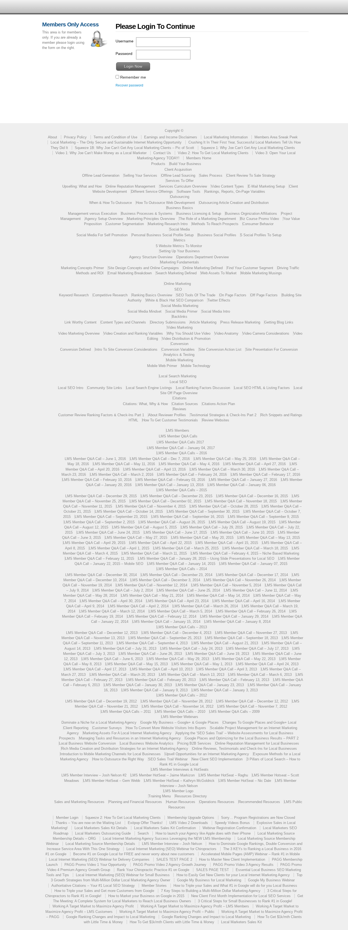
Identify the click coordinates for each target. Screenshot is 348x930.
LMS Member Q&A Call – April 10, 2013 (161, 669)
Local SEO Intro (70, 388)
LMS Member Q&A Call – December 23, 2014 (176, 575)
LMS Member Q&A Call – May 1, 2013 (202, 664)
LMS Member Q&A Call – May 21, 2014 (152, 595)
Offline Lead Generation (100, 175)
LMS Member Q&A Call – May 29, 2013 (178, 659)
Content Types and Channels (123, 322)
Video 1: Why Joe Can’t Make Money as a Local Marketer (101, 153)
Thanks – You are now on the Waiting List (88, 823)
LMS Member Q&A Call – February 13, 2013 (234, 680)
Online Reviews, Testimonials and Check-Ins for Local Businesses (244, 749)
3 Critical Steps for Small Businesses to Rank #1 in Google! (245, 901)
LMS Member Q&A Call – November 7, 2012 (252, 706)
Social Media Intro (215, 311)
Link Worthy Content (80, 322)
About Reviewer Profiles (167, 415)
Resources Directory (191, 796)
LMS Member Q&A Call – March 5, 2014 (180, 611)
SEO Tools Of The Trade (195, 295)
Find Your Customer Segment (250, 268)
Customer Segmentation (125, 224)
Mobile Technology (195, 366)
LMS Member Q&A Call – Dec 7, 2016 (160, 459)
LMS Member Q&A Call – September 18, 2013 (241, 638)
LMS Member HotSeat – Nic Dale (245, 781)
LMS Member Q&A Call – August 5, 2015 (144, 527)
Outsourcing (179, 197)
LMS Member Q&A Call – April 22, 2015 (160, 543)
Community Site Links (104, 388)
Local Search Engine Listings (149, 388)
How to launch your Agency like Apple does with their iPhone (203, 833)
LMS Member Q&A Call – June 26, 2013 (150, 654)
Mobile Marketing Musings (261, 273)
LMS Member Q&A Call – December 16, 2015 (252, 496)
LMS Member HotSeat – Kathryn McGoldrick (179, 781)
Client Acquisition (178, 169)
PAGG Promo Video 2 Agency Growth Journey (169, 865)
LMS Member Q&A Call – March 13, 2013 (191, 675)
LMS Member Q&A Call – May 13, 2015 (269, 538)
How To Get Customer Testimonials (170, 420)
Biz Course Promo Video (259, 219)
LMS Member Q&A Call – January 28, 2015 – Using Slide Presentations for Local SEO (206, 558)
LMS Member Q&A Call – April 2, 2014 (138, 606)
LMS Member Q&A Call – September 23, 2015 (111, 517)
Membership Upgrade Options (190, 818)
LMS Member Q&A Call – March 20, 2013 (122, 675)
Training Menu (159, 796)
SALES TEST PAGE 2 (174, 859)
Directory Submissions (168, 322)
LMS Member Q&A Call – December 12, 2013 (102, 633)
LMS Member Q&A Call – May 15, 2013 (136, 664)
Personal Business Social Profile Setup (163, 235)
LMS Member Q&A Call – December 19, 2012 (101, 701)
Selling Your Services (140, 175)
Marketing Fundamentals (179, 262)
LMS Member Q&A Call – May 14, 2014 (218, 595)
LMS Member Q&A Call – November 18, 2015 (241, 501)
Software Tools (188, 191)
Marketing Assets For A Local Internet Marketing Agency (127, 733)
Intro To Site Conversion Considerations (126, 349)
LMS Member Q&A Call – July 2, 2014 (123, 590)
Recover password (129, 85)
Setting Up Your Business (179, 251)
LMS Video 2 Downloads (188, 823)
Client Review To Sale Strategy (250, 175)
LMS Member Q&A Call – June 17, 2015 (175, 532)
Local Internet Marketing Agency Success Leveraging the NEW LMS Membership (167, 838)
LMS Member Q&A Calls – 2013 (182, 627)
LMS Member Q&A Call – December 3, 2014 (165, 580)
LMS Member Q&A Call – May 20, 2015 (202, 538)
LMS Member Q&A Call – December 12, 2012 (252, 701)
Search (143, 833)
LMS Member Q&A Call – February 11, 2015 (99, 558)
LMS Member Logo (178, 791)
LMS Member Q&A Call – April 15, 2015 (227, 543)
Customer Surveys (107, 728)
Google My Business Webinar (271, 880)
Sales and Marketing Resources (79, 802)
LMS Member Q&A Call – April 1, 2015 (119, 548)
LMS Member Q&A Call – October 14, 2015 (129, 511)
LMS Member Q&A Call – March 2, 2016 (121, 474)
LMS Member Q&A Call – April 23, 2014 (177, 601)
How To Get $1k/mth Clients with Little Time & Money (172, 922)
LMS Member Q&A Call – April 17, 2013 (95, 669)
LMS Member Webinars (179, 717)
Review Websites (215, 420)
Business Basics (179, 208)
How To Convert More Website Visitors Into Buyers (166, 728)
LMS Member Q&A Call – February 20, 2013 (161, 680)
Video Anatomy (226, 333)
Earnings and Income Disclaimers (170, 137)
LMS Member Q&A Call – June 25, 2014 (188, 590)
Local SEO (178, 382)
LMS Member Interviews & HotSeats (180, 769)
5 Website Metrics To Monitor (179, 246)
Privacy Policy (75, 137)
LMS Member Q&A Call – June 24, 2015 (108, 532)
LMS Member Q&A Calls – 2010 (180, 712)
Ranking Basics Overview (152, 295)
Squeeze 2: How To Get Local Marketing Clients (123, 818)
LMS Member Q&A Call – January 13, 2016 (170, 485)
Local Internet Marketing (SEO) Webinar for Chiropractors (171, 849)
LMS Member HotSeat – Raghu (223, 775)
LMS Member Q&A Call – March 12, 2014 (112, 611)
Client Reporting (75, 728)
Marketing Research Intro (168, 224)
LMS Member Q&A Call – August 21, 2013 (225, 643)
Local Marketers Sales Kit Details (100, 828)
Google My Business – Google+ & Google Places (180, 722)
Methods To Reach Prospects (215, 224)
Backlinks (179, 317)
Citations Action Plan (218, 404)
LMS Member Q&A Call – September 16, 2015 (187, 517)
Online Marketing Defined (203, 268)
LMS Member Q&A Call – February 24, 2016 (192, 474)
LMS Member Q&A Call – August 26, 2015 (172, 522)
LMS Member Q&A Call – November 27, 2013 (251, 633)
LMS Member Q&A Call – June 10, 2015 (242, 532)
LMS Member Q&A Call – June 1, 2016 (95, 459)
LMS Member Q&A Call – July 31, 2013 (125, 648)
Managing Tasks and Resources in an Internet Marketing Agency (130, 738)
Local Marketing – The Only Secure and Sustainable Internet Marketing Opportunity (116, 142)
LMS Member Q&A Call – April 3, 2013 (227, 669)
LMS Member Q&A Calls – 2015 (182, 490)
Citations (180, 398)
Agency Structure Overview (150, 257)
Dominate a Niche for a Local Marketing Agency (98, 722)
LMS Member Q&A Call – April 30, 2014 (111, 601)
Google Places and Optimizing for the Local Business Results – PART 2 (242, 738)
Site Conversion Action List (220, 349)
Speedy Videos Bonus (232, 823)
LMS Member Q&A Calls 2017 (180, 442)
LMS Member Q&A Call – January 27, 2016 (243, 480)
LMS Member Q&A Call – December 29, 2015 (101, 496)
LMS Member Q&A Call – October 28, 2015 (224, 506)
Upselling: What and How (82, 186)
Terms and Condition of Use (115, 137)
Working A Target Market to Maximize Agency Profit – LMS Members (195, 906)
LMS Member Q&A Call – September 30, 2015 (203, 511)
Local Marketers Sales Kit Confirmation (165, 828)
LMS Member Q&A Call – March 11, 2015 (154, 553)
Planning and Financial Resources (135, 802)
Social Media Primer (181, 311)
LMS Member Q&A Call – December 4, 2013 (176, 633)
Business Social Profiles (217, 235)
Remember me (132, 77)
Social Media (179, 229)
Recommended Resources (259, 802)
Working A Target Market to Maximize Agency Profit (93, 906)
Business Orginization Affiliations (251, 213)
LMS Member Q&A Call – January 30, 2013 (138, 685)
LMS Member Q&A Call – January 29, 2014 (234, 616)
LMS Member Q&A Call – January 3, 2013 (225, 690)
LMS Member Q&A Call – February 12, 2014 (161, 616)
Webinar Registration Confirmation (229, 828)
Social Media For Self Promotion (102, 235)
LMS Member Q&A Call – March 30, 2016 (222, 469)
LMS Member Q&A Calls (178, 436)
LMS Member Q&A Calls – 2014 (182, 569)
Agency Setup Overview (104, 219)
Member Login (67, 818)
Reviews (179, 409)
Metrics (179, 240)
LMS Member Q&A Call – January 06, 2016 (242, 485)
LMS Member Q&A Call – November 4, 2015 (151, 506)
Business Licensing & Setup (198, 213)
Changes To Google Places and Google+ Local (259, 722)
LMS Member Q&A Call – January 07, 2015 (253, 564)
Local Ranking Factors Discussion (203, 388)
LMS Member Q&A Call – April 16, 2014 (244, 601)
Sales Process (210, 175)
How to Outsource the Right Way (118, 759)
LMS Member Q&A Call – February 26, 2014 (250, 611)
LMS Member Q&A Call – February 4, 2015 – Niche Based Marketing (245, 553)
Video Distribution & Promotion (186, 339)
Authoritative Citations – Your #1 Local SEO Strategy (93, 886)
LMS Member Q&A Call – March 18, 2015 (255, 548)
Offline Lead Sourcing (178, 175)
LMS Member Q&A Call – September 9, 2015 (263, 517)
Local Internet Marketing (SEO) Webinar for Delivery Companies (99, 859)
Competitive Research (110, 295)
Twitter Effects (218, 300)
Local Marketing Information (226, 137)
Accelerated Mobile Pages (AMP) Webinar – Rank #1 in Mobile (250, 854)
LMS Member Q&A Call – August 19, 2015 (242, 522)
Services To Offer (180, 181)
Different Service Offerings (152, 191)
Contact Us (162, 153)
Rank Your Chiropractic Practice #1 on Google (153, 870)
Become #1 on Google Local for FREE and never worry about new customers (133, 854)
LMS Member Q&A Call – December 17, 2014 (252, 575)
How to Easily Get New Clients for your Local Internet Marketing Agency (233, 875)
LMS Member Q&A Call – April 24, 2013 (267, 664)
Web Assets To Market (219, 273)
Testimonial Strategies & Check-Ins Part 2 (223, 415)
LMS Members (177, 430)
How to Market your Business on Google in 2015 (146, 896)
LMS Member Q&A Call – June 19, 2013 (217, 654)
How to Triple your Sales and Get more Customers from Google (104, 891)
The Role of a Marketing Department (207, 219)
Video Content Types (227, 186)
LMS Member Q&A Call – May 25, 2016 (225, 459)
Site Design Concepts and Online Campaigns (143, 268)
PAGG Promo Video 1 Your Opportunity (95, 865)
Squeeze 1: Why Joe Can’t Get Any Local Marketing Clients (248, 148)
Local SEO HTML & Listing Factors (262, 388)
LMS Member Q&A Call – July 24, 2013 (191, 648)
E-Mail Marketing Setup (266, 186)
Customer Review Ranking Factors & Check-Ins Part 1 (101, 415)
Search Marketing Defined (176, 273)
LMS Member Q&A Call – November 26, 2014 (240, 580)
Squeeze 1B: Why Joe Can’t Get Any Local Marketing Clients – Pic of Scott (134, 148)
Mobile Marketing (179, 360)
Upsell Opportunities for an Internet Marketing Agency (207, 754)
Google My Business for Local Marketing (209, 880)
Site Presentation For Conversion (272, 349)
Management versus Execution (92, 213)
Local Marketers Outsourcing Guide (103, 833)
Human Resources (180, 802)
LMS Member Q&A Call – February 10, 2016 (97, 480)
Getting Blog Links (278, 322)
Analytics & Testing (179, 355)
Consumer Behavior (258, 224)
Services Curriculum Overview (183, 186)
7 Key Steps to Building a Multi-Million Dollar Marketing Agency (210, 891)
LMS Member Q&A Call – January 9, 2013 (155, 690)
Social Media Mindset (144, 311)
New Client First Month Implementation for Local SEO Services (241, 896)
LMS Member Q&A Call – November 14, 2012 (177, 706)
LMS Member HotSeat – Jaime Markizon (162, 775)
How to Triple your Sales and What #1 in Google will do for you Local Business (235, 886)
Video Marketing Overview (79, 333)
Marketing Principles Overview (151, 219)
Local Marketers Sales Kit (241, 922)
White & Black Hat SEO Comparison (174, 300)
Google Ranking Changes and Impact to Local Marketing (110, 917)
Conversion (179, 344)
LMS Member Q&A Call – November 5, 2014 (226, 585)
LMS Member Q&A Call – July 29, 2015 (212, 527)
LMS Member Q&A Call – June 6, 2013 (112, 659)
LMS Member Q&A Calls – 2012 (182, 695)
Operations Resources (216, 802)
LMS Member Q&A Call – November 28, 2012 (176, 701)
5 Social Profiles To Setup (260, 235)
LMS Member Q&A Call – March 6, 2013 (260, 675)
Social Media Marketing (179, 306)
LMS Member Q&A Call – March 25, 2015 (186, 548)
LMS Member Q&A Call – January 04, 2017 (181, 448)
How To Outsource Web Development (165, 203)
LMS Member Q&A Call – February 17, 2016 (265, 474)
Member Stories (154, 886)
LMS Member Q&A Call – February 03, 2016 (170, 480)
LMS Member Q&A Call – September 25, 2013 (165, 638)
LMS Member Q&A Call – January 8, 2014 (237, 622)
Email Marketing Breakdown (130, 273)
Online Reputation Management (130, 186)
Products (158, 164)
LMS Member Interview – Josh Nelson (172, 844)
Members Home (198, 158)
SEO (178, 289)
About (52, 137)
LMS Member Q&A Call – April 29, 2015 (94, 543)
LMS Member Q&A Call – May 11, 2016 (124, 464)
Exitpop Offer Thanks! (145, 823)
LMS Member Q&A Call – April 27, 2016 (254, 464)
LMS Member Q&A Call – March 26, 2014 (205, 606)
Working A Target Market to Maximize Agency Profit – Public (167, 912)
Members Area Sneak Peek (276, 137)
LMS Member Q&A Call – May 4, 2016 (189, 464)
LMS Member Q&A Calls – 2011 (126, 712)
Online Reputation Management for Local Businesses (257, 743)
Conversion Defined (75, 349)
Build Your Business (185, 164)
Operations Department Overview (202, 257)
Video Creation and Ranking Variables (133, 333)
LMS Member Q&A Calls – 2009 (234, 712)
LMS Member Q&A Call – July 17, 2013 (257, 648)
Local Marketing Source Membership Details (100, 844)
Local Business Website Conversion (87, 743)
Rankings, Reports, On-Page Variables (234, 191)
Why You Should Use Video (188, 333)
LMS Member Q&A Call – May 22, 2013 (244, 659)
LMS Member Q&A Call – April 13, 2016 (154, 469)
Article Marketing (203, 322)
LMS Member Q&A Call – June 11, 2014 (255, 590)
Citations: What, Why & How (145, 404)
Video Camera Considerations (266, 333)
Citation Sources (185, 404)
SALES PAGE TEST (212, 870)
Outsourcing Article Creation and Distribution (234, 203)
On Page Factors (232, 295)
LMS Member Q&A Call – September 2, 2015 (99, 522)
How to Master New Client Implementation (232, 859)
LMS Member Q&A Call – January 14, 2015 (181, 564)
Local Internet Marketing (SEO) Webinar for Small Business (123, 875)
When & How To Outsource (110, 203)
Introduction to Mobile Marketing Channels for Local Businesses (110, 754)
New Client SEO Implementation (217, 759)
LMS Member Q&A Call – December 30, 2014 (101, 575)
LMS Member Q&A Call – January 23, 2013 (210, 685)
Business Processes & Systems (146, 213)
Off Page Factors (264, 295)
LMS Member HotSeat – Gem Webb (111, 781)
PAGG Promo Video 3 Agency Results (243, 865)
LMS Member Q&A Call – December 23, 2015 (176, 496)
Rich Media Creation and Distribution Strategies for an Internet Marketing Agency (124, 749)
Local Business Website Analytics (146, 743)
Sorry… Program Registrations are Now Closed (258, 818)
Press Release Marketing (240, 322)
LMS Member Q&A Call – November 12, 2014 (151, 585)
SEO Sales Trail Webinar (168, 759)
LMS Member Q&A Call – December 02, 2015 (165, 501)
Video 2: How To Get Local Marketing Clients (213, 153)
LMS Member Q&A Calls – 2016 (182, 453)
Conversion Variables (178, 349)
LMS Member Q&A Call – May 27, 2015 (136, 538)
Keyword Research (74, 295)
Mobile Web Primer (162, 366)
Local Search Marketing (177, 376)
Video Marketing (179, 327)
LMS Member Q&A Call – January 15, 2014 (166, 622)
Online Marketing (177, 284)
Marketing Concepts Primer (82, 268)
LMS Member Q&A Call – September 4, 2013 (152, 643)
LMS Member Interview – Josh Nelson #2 (93, 775)
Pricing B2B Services (194, 743)
